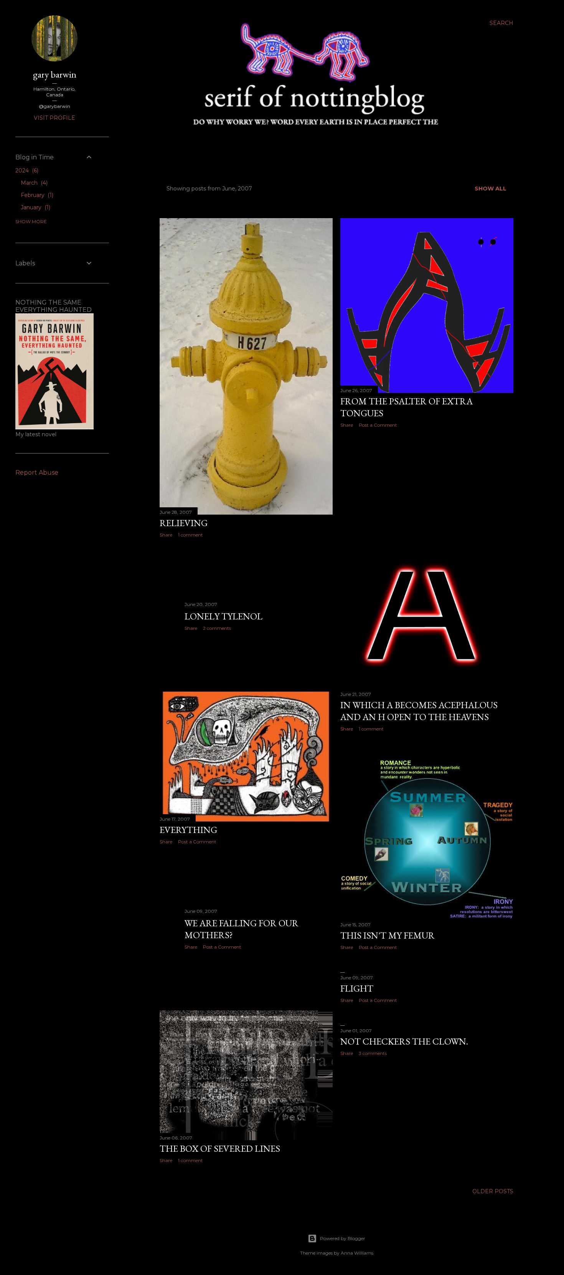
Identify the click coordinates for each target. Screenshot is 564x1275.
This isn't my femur (387, 935)
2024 (26, 170)
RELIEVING (184, 523)
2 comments (217, 628)
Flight (356, 988)
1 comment (190, 535)
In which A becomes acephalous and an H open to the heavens (419, 711)
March (33, 182)
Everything (188, 830)
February (36, 195)
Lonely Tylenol (223, 616)
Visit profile (54, 117)
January (35, 207)
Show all (490, 188)
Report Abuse (36, 472)
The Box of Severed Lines (220, 1148)
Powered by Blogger (342, 1238)
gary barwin (54, 74)
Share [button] (166, 535)
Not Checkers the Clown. (404, 1041)
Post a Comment (378, 425)
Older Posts (492, 1191)
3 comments (373, 1053)
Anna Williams (357, 1253)
